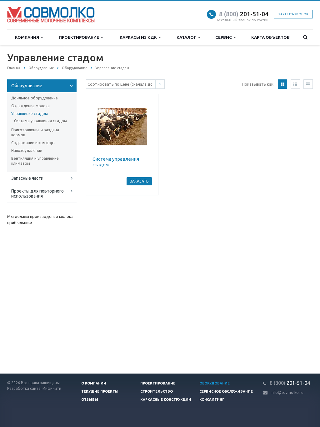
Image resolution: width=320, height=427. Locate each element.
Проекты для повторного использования (37, 193)
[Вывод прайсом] (308, 84)
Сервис (224, 37)
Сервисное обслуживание (226, 391)
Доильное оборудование (34, 98)
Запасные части (27, 178)
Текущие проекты (99, 391)
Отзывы (89, 399)
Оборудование (26, 85)
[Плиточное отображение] (282, 84)
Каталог (187, 37)
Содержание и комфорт (33, 143)
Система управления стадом (40, 121)
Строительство (156, 391)
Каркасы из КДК (139, 37)
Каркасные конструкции (165, 399)
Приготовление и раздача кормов (35, 132)
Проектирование (80, 37)
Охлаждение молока (30, 106)
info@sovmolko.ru (287, 392)
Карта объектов (270, 37)
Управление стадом (29, 114)
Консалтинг (211, 399)
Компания (28, 37)
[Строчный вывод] (295, 84)
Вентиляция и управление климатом (35, 160)
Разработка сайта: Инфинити (34, 388)
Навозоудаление (26, 150)
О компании (93, 383)
